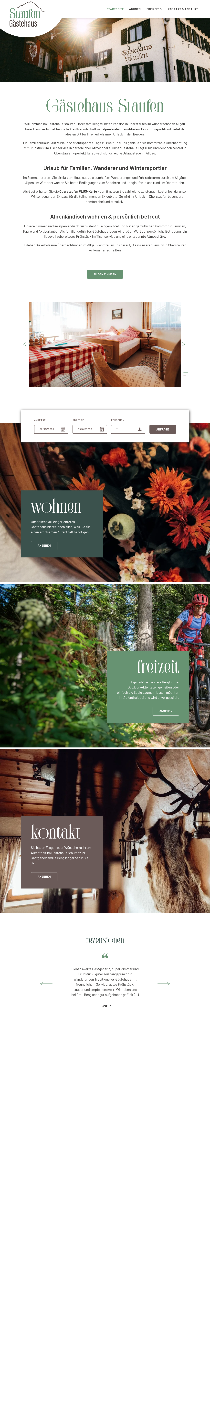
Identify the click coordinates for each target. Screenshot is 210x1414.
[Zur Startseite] (27, 14)
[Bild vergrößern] (105, 344)
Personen (117, 420)
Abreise (78, 420)
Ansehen (44, 545)
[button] (29, 344)
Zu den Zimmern (105, 274)
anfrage (162, 429)
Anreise (40, 420)
